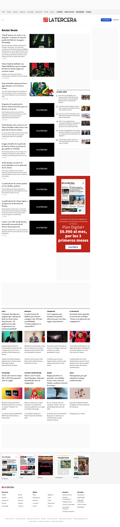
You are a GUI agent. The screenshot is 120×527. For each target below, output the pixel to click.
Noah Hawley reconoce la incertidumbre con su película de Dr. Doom (14, 165)
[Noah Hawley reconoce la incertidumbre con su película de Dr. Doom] (42, 169)
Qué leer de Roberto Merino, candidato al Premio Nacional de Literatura (79, 405)
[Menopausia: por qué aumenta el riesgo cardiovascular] (80, 393)
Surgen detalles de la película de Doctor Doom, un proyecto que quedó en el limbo (14, 146)
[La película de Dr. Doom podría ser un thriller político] (42, 189)
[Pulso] (27, 476)
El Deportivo (38, 12)
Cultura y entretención (32, 373)
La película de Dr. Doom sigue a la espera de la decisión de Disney (14, 203)
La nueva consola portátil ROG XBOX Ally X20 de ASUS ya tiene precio (12, 416)
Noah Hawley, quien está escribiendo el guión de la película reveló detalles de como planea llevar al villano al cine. (14, 191)
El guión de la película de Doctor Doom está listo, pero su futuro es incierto (14, 106)
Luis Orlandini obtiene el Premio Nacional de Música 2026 (33, 416)
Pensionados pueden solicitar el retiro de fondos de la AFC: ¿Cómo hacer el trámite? (69, 141)
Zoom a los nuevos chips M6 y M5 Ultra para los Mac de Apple (12, 378)
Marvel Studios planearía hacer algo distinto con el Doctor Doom (14, 86)
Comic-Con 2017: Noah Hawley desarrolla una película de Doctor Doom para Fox (14, 224)
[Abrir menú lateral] (3, 19)
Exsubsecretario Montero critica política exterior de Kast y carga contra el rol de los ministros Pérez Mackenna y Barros (12, 350)
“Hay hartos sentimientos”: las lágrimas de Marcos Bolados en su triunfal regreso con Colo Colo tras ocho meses (80, 349)
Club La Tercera (69, 12)
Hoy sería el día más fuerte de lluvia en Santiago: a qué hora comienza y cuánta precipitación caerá (57, 349)
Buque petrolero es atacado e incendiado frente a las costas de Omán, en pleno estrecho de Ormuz (57, 380)
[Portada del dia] (73, 213)
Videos (52, 12)
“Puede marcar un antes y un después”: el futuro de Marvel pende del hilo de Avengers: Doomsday (14, 38)
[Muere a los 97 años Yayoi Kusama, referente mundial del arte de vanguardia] (34, 393)
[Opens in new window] (45, 476)
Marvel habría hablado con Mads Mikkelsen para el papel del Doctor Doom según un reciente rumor (14, 67)
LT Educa (88, 12)
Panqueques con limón (77, 414)
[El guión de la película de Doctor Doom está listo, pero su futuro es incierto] (42, 110)
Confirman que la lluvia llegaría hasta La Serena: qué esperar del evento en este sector (56, 362)
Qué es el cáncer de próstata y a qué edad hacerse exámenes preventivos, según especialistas (69, 115)
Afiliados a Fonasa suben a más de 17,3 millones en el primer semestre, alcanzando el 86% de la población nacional (34, 349)
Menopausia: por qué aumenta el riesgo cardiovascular (78, 378)
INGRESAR (116, 20)
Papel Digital (80, 12)
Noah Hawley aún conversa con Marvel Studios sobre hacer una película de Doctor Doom (15, 127)
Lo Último (60, 12)
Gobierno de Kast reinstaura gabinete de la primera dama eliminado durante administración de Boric (11, 362)
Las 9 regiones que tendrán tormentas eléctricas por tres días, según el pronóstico (56, 317)
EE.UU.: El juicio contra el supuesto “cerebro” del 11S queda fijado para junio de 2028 (56, 406)
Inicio (3, 12)
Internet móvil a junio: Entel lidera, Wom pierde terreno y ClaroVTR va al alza (33, 361)
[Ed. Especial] (63, 476)
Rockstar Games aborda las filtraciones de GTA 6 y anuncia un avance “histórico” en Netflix (12, 406)
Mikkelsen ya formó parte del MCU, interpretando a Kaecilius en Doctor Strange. (14, 75)
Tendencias (51, 311)
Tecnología (30, 12)
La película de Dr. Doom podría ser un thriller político (14, 185)
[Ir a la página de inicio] (60, 20)
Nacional (15, 12)
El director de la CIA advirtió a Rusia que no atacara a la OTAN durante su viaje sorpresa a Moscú (69, 108)
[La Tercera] (10, 477)
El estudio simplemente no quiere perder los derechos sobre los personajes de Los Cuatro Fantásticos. (15, 231)
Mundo (46, 12)
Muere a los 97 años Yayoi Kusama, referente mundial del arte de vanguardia (34, 379)
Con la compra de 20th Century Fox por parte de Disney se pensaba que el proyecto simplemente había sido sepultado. (15, 134)
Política (9, 12)
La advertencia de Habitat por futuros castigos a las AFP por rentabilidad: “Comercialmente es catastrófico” (33, 320)
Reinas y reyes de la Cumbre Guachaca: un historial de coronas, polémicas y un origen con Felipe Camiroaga (34, 406)
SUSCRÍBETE (73, 247)
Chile (3, 311)
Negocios (22, 12)
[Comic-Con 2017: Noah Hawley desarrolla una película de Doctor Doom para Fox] (42, 228)
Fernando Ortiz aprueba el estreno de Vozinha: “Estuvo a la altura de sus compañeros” (80, 317)
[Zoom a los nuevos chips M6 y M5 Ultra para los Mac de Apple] (12, 393)
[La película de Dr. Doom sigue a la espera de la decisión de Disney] (42, 207)
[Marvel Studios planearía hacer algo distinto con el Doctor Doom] (42, 89)
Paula (72, 373)
